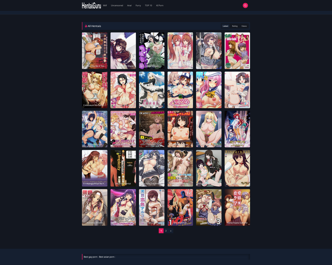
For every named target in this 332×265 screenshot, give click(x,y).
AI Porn (159, 5)
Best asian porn (106, 256)
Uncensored (117, 5)
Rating (235, 26)
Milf (105, 5)
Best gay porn (90, 256)
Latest (225, 26)
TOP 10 (148, 5)
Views (244, 26)
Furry (138, 5)
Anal (129, 5)
